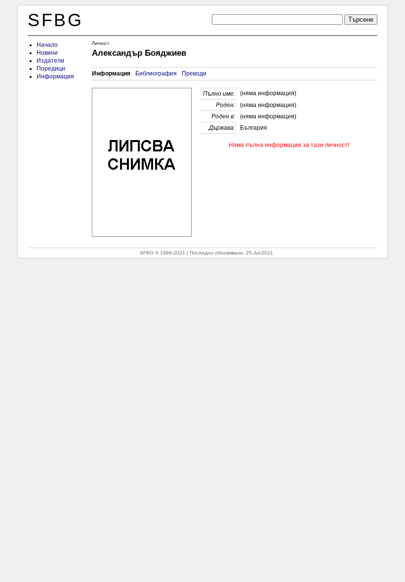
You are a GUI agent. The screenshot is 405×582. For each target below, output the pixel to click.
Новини (47, 52)
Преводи (194, 73)
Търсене (360, 19)
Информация (55, 76)
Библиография (156, 73)
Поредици (51, 68)
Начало (47, 44)
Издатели (50, 60)
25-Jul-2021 (259, 252)
